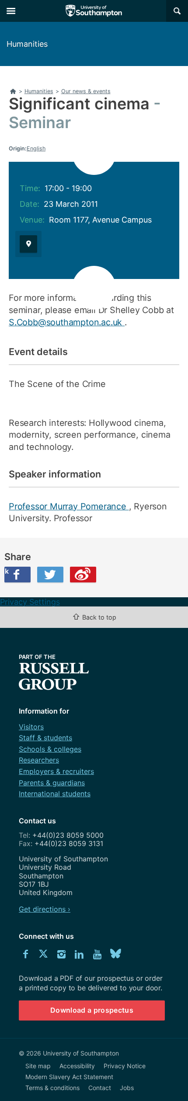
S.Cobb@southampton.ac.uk (67, 322)
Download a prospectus (91, 1010)
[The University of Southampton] (94, 11)
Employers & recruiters (56, 771)
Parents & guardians (52, 782)
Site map (38, 1066)
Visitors (31, 726)
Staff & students (45, 737)
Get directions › (44, 909)
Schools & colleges (50, 749)
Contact (99, 1087)
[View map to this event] (28, 244)
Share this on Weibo (83, 574)
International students (55, 793)
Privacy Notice (125, 1066)
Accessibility (77, 1066)
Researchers (39, 760)
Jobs (127, 1087)
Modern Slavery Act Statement (69, 1076)
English (36, 148)
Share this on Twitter (50, 574)
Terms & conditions (52, 1087)
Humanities (27, 44)
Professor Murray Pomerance (69, 506)
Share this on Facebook (6, 571)
